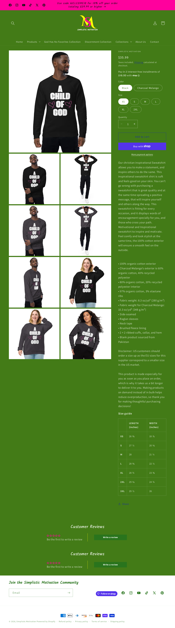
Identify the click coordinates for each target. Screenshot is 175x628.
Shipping (138, 62)
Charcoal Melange (148, 88)
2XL (136, 109)
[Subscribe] (69, 593)
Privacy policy (81, 621)
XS (123, 101)
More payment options (142, 154)
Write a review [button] (110, 537)
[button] (13, 23)
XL (123, 109)
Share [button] (125, 503)
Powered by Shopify (46, 621)
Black (125, 88)
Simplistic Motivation (26, 621)
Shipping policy (117, 621)
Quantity (122, 117)
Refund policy (65, 621)
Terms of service (99, 621)
